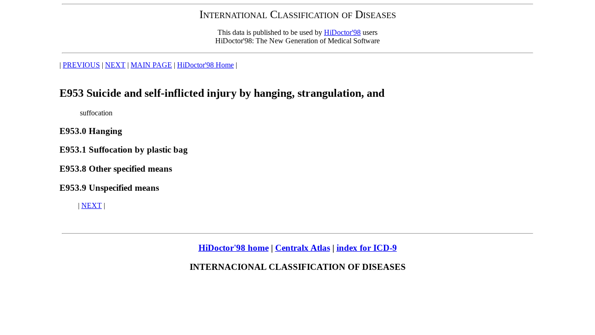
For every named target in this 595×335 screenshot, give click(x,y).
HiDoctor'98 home (233, 248)
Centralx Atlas (302, 248)
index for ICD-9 (367, 248)
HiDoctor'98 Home (205, 65)
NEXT (115, 65)
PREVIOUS (81, 65)
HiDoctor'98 (342, 32)
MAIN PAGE (151, 65)
